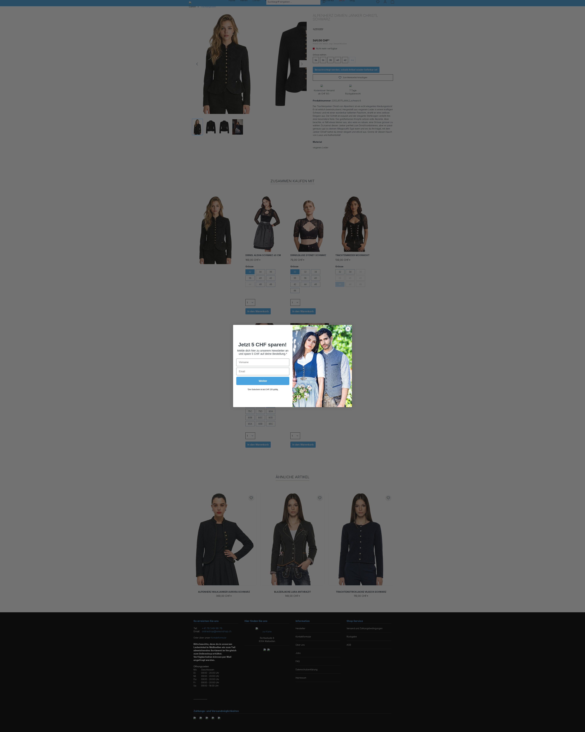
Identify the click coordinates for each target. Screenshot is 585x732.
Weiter (263, 380)
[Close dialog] (348, 328)
